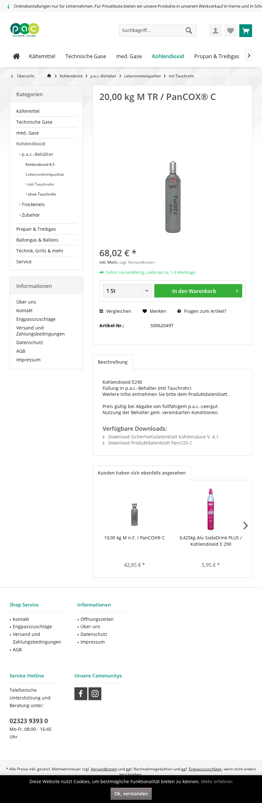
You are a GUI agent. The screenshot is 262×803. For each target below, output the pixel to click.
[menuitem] (245, 30)
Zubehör (30, 215)
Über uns (26, 302)
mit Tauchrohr (40, 184)
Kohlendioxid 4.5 (40, 164)
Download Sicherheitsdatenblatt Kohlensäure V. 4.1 (163, 437)
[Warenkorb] (245, 30)
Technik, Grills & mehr (40, 251)
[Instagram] (95, 693)
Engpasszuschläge (36, 319)
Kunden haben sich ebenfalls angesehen (142, 473)
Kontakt (24, 310)
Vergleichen (118, 311)
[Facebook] (80, 693)
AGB (20, 351)
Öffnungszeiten (97, 619)
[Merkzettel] (230, 30)
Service (24, 262)
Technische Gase (34, 122)
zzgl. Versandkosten (137, 262)
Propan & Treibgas (36, 229)
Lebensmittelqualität (44, 174)
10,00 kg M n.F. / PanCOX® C (134, 538)
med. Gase (27, 133)
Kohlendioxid (30, 144)
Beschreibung (112, 362)
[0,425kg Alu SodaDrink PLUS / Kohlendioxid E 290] (211, 509)
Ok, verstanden (131, 794)
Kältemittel (28, 111)
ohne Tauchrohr (41, 194)
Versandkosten (104, 769)
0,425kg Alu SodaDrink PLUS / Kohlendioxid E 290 (211, 541)
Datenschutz (29, 342)
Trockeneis (32, 204)
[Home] (16, 56)
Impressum (28, 360)
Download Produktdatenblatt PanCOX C (149, 443)
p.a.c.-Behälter (36, 154)
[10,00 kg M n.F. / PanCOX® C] (134, 509)
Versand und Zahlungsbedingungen (40, 331)
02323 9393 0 (29, 721)
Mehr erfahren (217, 781)
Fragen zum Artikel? (204, 311)
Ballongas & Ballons (37, 240)
